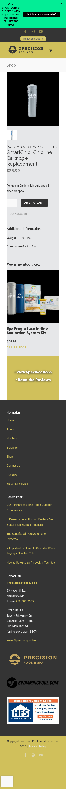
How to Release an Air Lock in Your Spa (31, 562)
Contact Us (13, 465)
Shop (10, 456)
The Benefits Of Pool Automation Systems (27, 536)
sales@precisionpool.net (22, 640)
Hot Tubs (12, 438)
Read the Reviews (33, 380)
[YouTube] (40, 31)
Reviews (12, 474)
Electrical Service (17, 483)
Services (12, 447)
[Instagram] (33, 31)
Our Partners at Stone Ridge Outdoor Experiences (29, 507)
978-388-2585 (25, 601)
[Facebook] (25, 31)
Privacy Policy (37, 746)
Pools (10, 429)
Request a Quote (33, 38)
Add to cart (34, 202)
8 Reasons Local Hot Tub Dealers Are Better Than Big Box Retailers (30, 522)
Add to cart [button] (17, 347)
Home (10, 420)
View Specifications (33, 372)
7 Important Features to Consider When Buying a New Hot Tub (31, 550)
